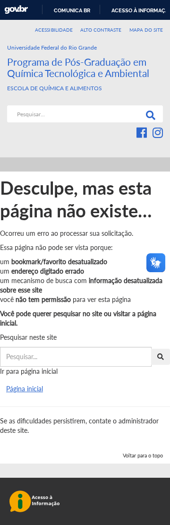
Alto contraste (101, 30)
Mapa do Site (146, 30)
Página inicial (24, 389)
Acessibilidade (54, 30)
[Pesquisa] (149, 114)
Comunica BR (72, 10)
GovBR (16, 9)
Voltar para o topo (143, 455)
